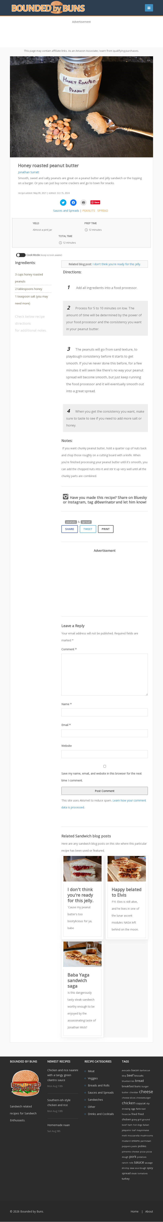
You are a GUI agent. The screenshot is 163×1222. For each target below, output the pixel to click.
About (149, 1211)
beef (130, 1075)
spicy (150, 1168)
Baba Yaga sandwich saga (78, 980)
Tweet (87, 529)
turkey (126, 1178)
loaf (134, 1130)
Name (66, 704)
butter (125, 1092)
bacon (135, 1070)
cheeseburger (143, 1097)
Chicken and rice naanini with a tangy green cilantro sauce (62, 1075)
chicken (128, 1102)
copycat (141, 1103)
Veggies (93, 1078)
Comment (69, 649)
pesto (134, 1146)
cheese (146, 1091)
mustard (126, 1141)
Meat (91, 1071)
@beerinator (104, 502)
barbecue (145, 1070)
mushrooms (146, 1135)
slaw (132, 1168)
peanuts (88, 210)
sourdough (140, 1168)
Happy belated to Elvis (127, 892)
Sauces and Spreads (66, 210)
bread (139, 1081)
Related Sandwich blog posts (86, 836)
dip (148, 1103)
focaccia (126, 1114)
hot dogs (137, 1125)
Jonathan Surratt (28, 172)
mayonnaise (143, 1130)
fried (134, 1114)
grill (140, 1119)
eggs (133, 1108)
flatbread (141, 1108)
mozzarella (134, 1135)
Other (91, 1107)
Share (69, 529)
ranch (125, 1162)
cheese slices (128, 1097)
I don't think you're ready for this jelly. (117, 264)
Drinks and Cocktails (101, 1114)
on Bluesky (137, 497)
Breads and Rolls (99, 1085)
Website (66, 746)
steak (134, 1173)
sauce (139, 1162)
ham (130, 1125)
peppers (126, 1146)
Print (106, 529)
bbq (124, 1075)
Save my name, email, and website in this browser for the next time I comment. (101, 777)
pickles (142, 1146)
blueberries (128, 1081)
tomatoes (142, 1173)
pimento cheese (130, 1151)
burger (145, 1086)
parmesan (146, 1141)
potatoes (141, 1157)
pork (132, 1156)
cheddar (133, 1092)
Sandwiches (95, 1100)
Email (66, 725)
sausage (149, 1162)
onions (135, 1141)
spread (102, 210)
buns (138, 1086)
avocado (126, 1070)
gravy (134, 1119)
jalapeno (126, 1130)
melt (124, 1135)
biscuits (139, 1075)
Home (135, 1211)
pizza (143, 1151)
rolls (131, 1162)
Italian (146, 1125)
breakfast (128, 1086)
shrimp (125, 1168)
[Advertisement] (81, 34)
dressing (126, 1108)
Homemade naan (58, 1125)
